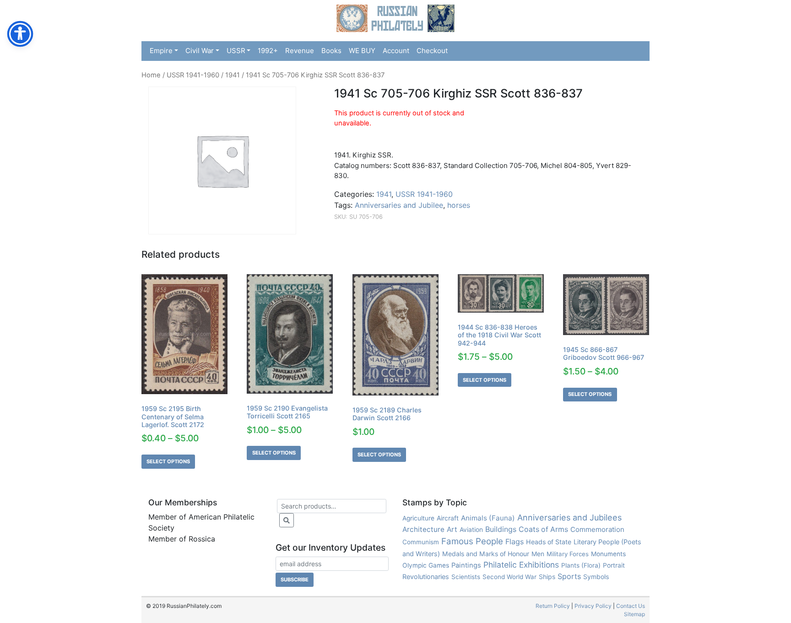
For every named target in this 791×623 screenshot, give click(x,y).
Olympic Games (425, 565)
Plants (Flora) (581, 565)
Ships (547, 576)
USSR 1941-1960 (193, 75)
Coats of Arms (543, 529)
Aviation (471, 529)
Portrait (614, 565)
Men (537, 554)
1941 (232, 75)
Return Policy (553, 605)
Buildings (500, 529)
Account (396, 50)
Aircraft (448, 518)
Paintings (466, 565)
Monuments (608, 554)
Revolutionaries (425, 577)
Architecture (423, 529)
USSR (236, 50)
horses (458, 205)
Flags (514, 541)
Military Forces (568, 554)
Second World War (509, 576)
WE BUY (362, 50)
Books (331, 50)
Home (151, 75)
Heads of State (548, 542)
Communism (420, 542)
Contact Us (630, 605)
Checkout (432, 50)
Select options (168, 461)
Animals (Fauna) (488, 518)
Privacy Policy (593, 605)
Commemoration (597, 529)
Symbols (596, 576)
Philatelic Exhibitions (521, 564)
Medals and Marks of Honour (485, 554)
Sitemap (634, 614)
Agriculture (418, 518)
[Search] (286, 520)
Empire (161, 50)
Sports (569, 576)
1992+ (268, 50)
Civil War (199, 50)
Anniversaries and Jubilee (399, 205)
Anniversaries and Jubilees (569, 517)
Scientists (465, 576)
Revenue (299, 50)
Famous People (472, 541)
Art (452, 529)
